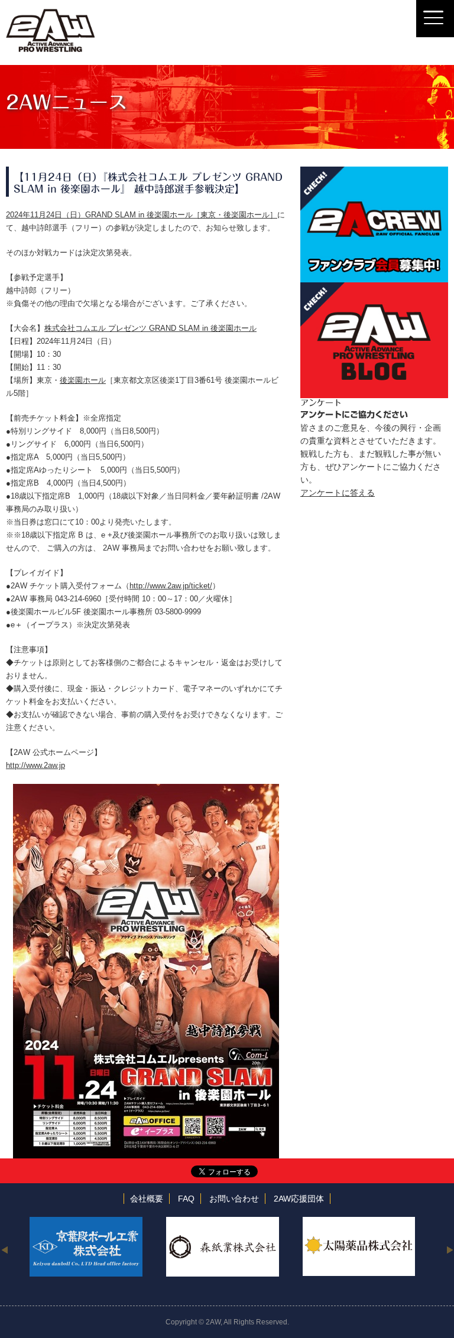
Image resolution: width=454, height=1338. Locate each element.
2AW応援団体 (299, 1198)
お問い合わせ (234, 1198)
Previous (4, 1249)
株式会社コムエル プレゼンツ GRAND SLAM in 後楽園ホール (150, 328)
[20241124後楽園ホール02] (146, 790)
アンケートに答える (337, 492)
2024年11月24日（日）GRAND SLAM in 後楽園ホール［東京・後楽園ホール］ (141, 214)
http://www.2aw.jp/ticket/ (170, 585)
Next (449, 1249)
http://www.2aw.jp (35, 765)
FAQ (186, 1198)
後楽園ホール (83, 380)
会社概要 (146, 1198)
